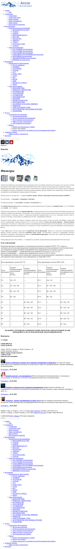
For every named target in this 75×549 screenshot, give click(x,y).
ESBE (14, 81)
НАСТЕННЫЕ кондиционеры (22, 49)
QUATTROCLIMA (18, 44)
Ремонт (11, 125)
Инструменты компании (17, 24)
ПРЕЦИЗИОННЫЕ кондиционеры (24, 58)
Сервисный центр (15, 17)
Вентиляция (9, 61)
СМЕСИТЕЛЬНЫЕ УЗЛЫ (21, 107)
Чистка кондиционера (19, 116)
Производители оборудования (19, 63)
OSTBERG (16, 67)
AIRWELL (16, 40)
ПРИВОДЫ (16, 106)
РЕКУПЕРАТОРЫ (18, 102)
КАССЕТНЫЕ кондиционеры (22, 51)
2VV (14, 72)
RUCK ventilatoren (18, 65)
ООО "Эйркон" (14, 416)
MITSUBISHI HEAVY (19, 35)
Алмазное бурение (11, 132)
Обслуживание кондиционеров (22, 120)
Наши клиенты (14, 19)
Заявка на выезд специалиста (22, 121)
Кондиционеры (10, 26)
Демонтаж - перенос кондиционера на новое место (23, 400)
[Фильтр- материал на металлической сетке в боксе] (27, 181)
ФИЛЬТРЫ (16, 98)
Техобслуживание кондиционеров (23, 118)
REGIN (14, 79)
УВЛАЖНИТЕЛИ (18, 97)
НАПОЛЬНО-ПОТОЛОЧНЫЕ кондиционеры (27, 54)
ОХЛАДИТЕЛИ (17, 93)
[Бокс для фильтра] (20, 181)
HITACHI (15, 37)
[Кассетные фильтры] (4, 181)
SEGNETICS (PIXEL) (19, 83)
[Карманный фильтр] (12, 181)
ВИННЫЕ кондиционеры (21, 60)
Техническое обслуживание (18, 114)
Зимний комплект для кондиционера (19, 376)
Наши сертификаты (15, 21)
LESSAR (15, 46)
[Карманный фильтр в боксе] (35, 181)
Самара (7, 10)
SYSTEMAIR (16, 68)
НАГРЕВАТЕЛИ (18, 91)
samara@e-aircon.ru (40, 412)
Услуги (7, 113)
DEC (14, 77)
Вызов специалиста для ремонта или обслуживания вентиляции (33, 130)
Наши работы (13, 23)
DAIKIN (15, 33)
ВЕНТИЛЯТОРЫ (18, 88)
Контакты (8, 135)
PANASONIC (17, 38)
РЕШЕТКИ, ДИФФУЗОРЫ (21, 90)
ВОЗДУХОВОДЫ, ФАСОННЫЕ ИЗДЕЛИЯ (27, 109)
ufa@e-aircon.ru (35, 411)
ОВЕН (14, 84)
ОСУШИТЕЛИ (17, 95)
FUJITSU (15, 31)
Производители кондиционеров (19, 28)
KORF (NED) (16, 74)
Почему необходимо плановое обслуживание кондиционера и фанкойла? (31, 363)
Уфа (10, 12)
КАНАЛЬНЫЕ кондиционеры (22, 53)
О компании (9, 14)
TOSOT (15, 42)
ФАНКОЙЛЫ (17, 111)
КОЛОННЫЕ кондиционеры (22, 56)
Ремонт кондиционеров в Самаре (23, 127)
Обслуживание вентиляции (21, 123)
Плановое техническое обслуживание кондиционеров (24, 387)
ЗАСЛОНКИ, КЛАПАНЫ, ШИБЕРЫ (25, 104)
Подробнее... (5, 369)
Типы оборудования (15, 86)
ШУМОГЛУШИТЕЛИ (20, 100)
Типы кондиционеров (16, 47)
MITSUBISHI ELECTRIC (20, 30)
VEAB (14, 76)
